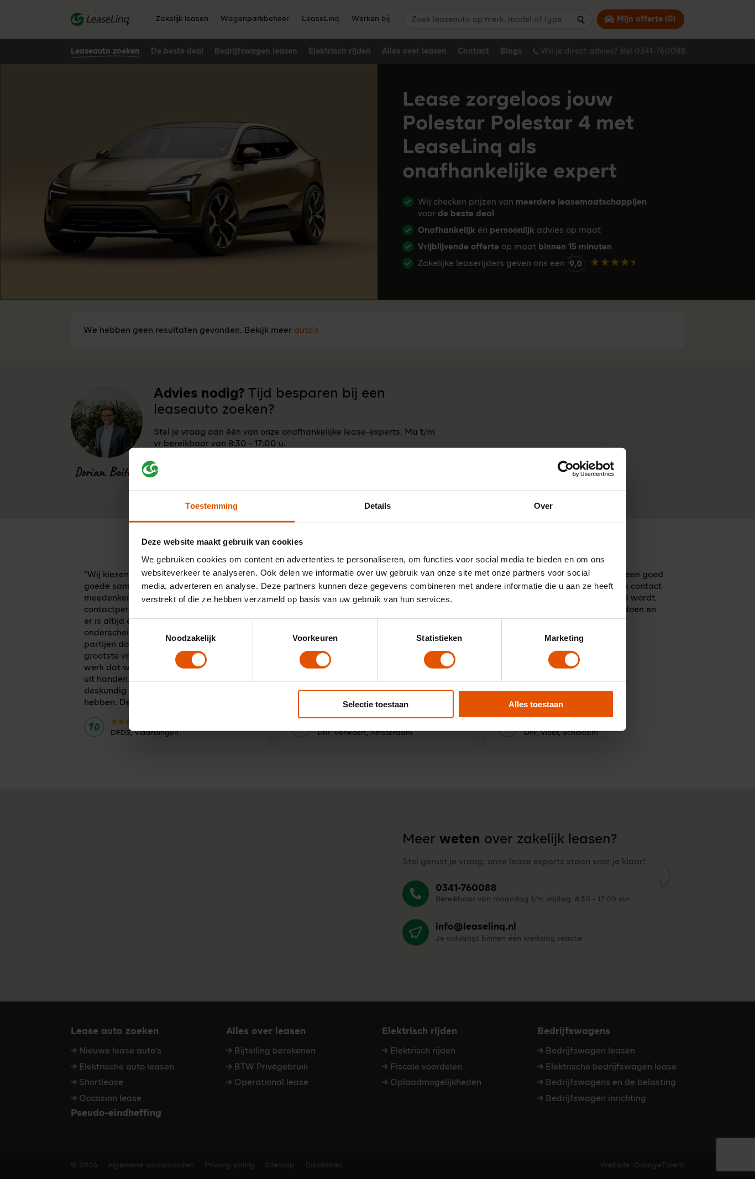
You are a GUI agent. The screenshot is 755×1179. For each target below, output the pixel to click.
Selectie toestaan (375, 703)
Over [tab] (543, 505)
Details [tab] (377, 505)
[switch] (315, 660)
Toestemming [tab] (211, 505)
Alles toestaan (535, 703)
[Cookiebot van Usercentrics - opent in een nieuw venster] (565, 469)
